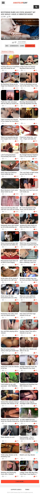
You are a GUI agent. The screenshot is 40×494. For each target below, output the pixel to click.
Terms (27, 489)
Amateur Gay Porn (18, 492)
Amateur (20, 3)
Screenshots (14, 45)
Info (7, 45)
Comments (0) (30, 45)
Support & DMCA (16, 489)
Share (22, 45)
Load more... (20, 481)
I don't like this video (15, 42)
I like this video (13, 42)
